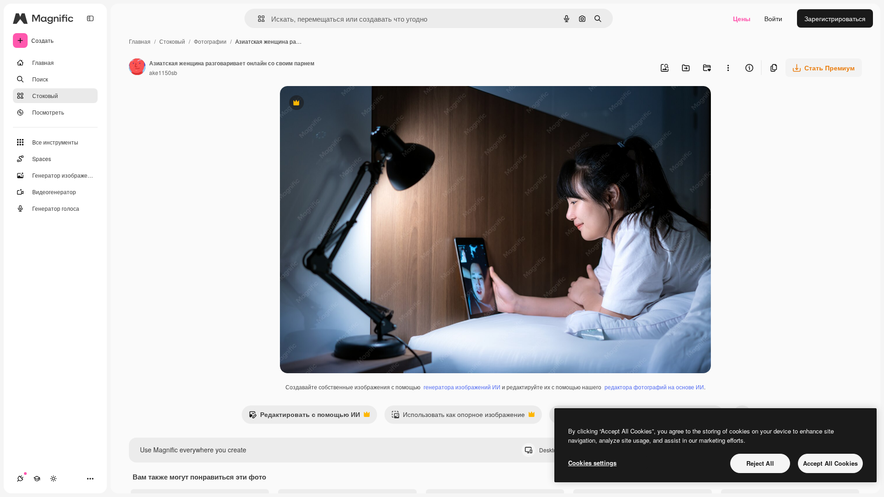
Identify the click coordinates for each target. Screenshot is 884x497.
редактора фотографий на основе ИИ (654, 387)
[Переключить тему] (53, 478)
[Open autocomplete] (257, 18)
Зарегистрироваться (835, 18)
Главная (140, 41)
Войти (773, 18)
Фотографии (210, 41)
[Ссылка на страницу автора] (137, 67)
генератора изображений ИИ (462, 387)
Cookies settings (592, 462)
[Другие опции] (728, 67)
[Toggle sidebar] (90, 18)
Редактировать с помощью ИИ (304, 416)
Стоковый (172, 41)
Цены (741, 18)
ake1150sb (163, 72)
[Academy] (36, 478)
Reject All (760, 463)
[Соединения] (20, 478)
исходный (341, 104)
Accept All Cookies (830, 463)
